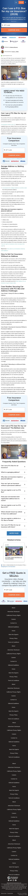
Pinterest (16, 880)
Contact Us (13, 623)
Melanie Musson (14, 47)
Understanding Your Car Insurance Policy (16, 565)
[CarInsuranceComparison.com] (14, 877)
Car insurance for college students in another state (14, 187)
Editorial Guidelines (13, 627)
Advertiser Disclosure (13, 611)
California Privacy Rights (14, 615)
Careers (13, 619)
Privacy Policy (13, 638)
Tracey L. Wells (15, 51)
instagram (13, 880)
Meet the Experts (13, 634)
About (13, 607)
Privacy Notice (10, 893)
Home (4, 565)
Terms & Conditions (13, 642)
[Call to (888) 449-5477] (16, 2)
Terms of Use (18, 33)
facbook (8, 880)
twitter (11, 880)
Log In (21, 2)
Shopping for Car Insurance (8, 566)
